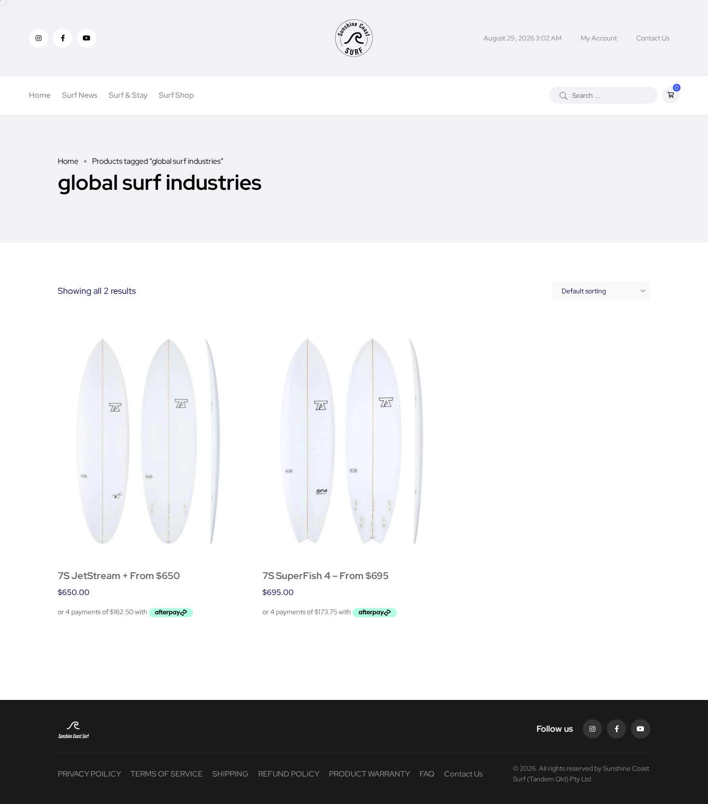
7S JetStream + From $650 (119, 575)
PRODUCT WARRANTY (369, 774)
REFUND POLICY (288, 774)
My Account (599, 38)
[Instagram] (592, 728)
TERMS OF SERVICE (167, 774)
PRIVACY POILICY (89, 774)
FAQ (427, 774)
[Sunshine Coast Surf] (353, 38)
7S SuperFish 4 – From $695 (325, 575)
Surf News (79, 95)
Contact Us (652, 38)
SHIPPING (230, 774)
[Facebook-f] (616, 728)
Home (40, 95)
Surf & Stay (128, 95)
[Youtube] (640, 728)
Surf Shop (176, 95)
